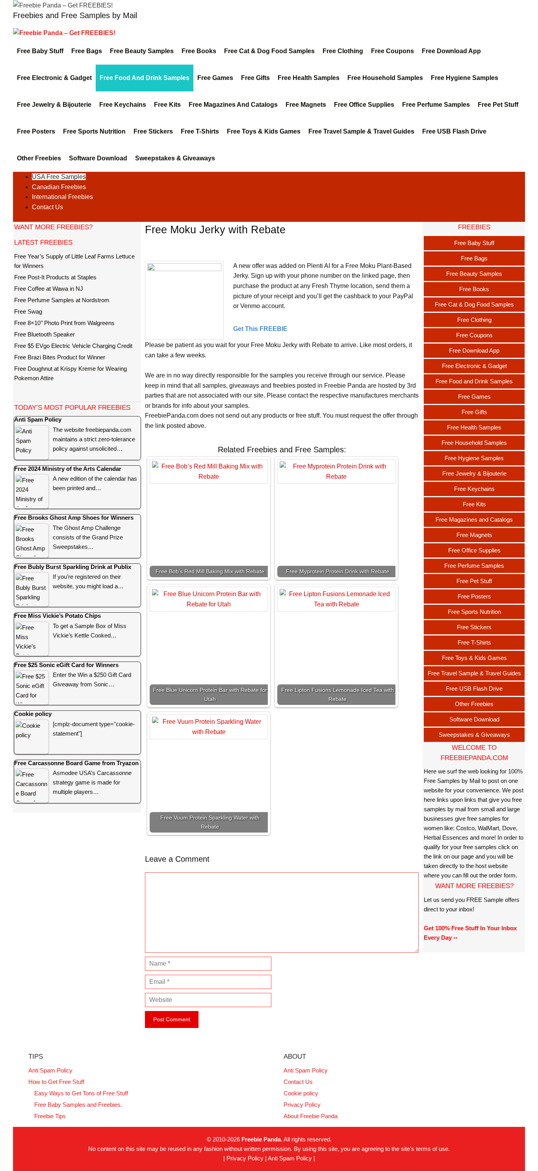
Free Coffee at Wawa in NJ (48, 288)
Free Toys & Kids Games (264, 131)
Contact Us (47, 207)
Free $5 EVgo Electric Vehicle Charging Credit (73, 345)
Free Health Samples (308, 77)
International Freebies (62, 196)
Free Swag (28, 311)
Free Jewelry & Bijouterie (54, 104)
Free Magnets (306, 104)
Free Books (199, 51)
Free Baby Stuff (40, 51)
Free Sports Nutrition (94, 131)
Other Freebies (39, 158)
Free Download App (451, 51)
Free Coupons (392, 51)
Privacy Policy (302, 1104)
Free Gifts (255, 77)
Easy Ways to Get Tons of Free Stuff (81, 1093)
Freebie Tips (50, 1116)
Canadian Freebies (59, 187)
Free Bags (86, 51)
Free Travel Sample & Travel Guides (361, 131)
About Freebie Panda (311, 1116)
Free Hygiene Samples (464, 77)
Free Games (215, 77)
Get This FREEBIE (260, 328)
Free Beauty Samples (142, 51)
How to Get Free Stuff (56, 1081)
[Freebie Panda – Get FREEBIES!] (63, 5)
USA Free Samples (59, 176)
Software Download (98, 158)
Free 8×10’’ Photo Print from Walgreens (64, 323)
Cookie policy (301, 1093)
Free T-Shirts (200, 131)
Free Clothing (343, 51)
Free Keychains (122, 104)
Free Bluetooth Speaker (44, 334)
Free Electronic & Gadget (54, 77)
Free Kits (167, 104)
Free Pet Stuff (498, 104)
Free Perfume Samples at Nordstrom (61, 300)
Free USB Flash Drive (454, 131)
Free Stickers (153, 131)
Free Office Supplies (364, 104)
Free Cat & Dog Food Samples (269, 51)
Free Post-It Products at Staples (55, 277)
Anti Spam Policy (50, 1070)
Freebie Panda (261, 1139)
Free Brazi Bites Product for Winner (59, 357)
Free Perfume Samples (436, 104)
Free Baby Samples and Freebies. (78, 1104)
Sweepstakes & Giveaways (175, 158)
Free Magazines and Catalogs (233, 104)
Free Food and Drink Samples (144, 77)
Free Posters (36, 131)
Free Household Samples (385, 77)
